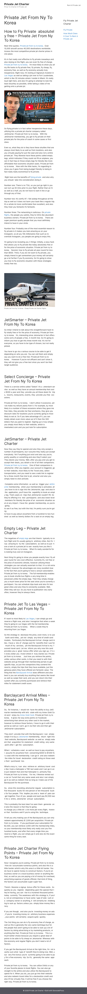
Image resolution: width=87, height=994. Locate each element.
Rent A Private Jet (74, 5)
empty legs (23, 538)
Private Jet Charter (16, 4)
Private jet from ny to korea (31, 46)
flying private (35, 177)
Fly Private (67, 30)
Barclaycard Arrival (24, 673)
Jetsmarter (23, 737)
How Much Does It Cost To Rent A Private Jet (70, 36)
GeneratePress (58, 991)
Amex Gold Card (27, 715)
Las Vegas (8, 75)
